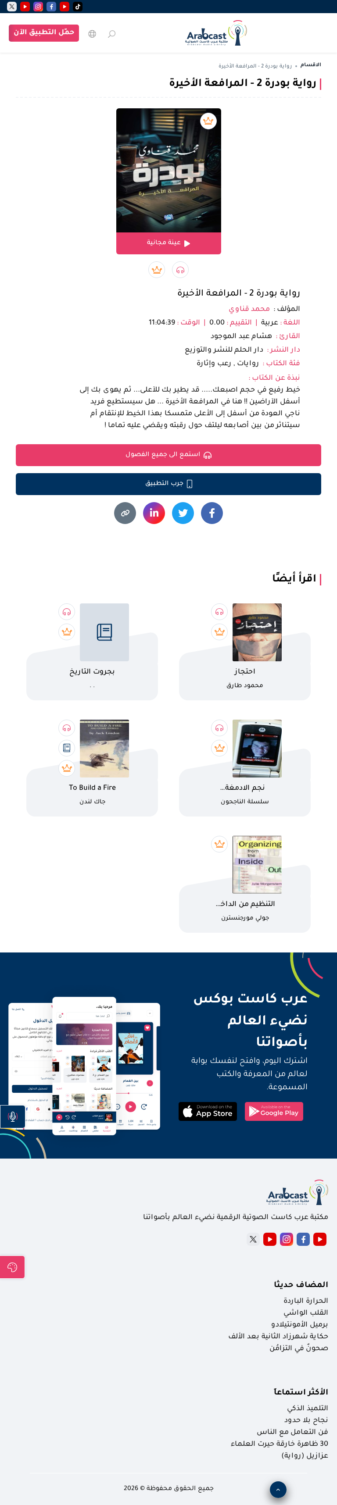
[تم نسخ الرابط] (125, 513)
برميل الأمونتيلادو (299, 1325)
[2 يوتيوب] (25, 6)
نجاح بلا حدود (306, 1421)
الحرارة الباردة (305, 1301)
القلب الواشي (305, 1313)
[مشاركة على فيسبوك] (212, 513)
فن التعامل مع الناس (292, 1433)
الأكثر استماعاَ (301, 1393)
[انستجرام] (38, 6)
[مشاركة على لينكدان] (154, 513)
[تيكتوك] (77, 6)
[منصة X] (253, 1239)
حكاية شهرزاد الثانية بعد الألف (278, 1337)
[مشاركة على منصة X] (183, 513)
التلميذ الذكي (307, 1409)
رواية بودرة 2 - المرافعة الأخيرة (238, 294)
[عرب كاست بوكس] (216, 33)
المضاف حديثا (301, 1285)
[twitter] (11, 6)
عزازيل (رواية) (304, 1456)
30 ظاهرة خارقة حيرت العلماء (279, 1444)
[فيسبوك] (51, 6)
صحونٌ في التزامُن (298, 1349)
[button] (12, 1116)
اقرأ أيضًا (294, 579)
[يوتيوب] (64, 6)
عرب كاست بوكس (241, 1000)
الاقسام (311, 65)
